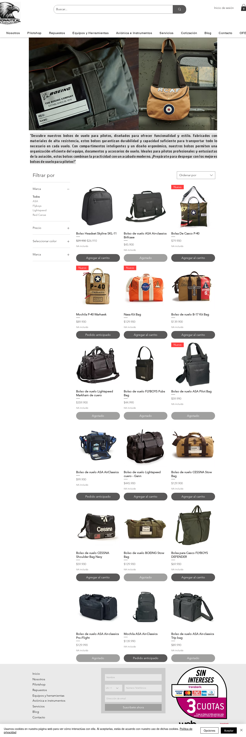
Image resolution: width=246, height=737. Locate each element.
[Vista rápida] (98, 207)
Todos (36, 196)
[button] (34, 33)
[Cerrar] (241, 730)
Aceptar (229, 730)
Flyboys (37, 206)
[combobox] (196, 175)
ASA (35, 201)
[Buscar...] (179, 9)
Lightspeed (40, 210)
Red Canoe (39, 215)
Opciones (209, 730)
